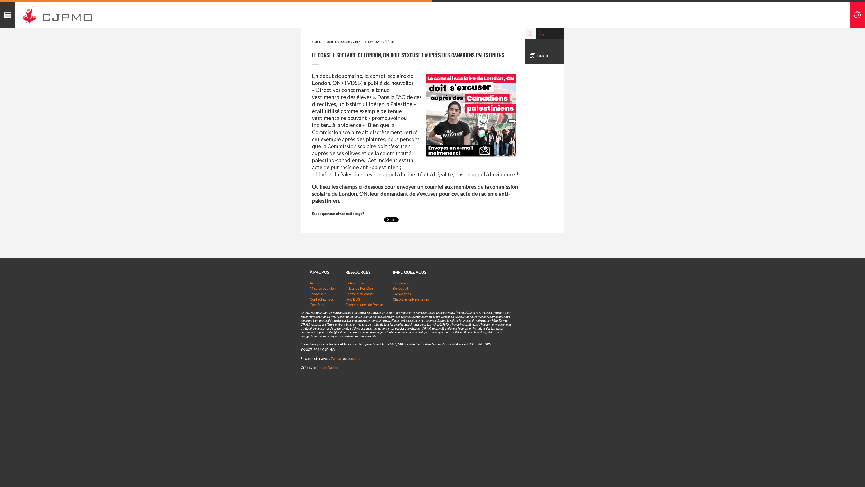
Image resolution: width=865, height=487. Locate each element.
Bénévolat (400, 288)
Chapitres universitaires (411, 299)
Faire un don (402, 283)
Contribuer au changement (344, 42)
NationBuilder (328, 367)
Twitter (336, 358)
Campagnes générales (382, 42)
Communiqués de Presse (364, 304)
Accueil (316, 42)
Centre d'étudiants (359, 294)
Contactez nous (322, 299)
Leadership (318, 294)
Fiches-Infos (354, 283)
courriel (353, 358)
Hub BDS (352, 299)
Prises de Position (359, 288)
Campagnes (402, 294)
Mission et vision (323, 288)
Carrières (317, 304)
